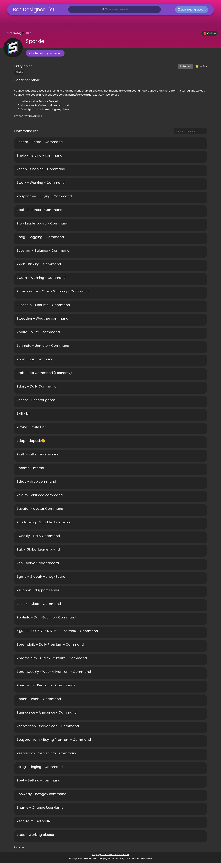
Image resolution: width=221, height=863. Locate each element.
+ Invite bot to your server (45, 53)
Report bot (19, 847)
